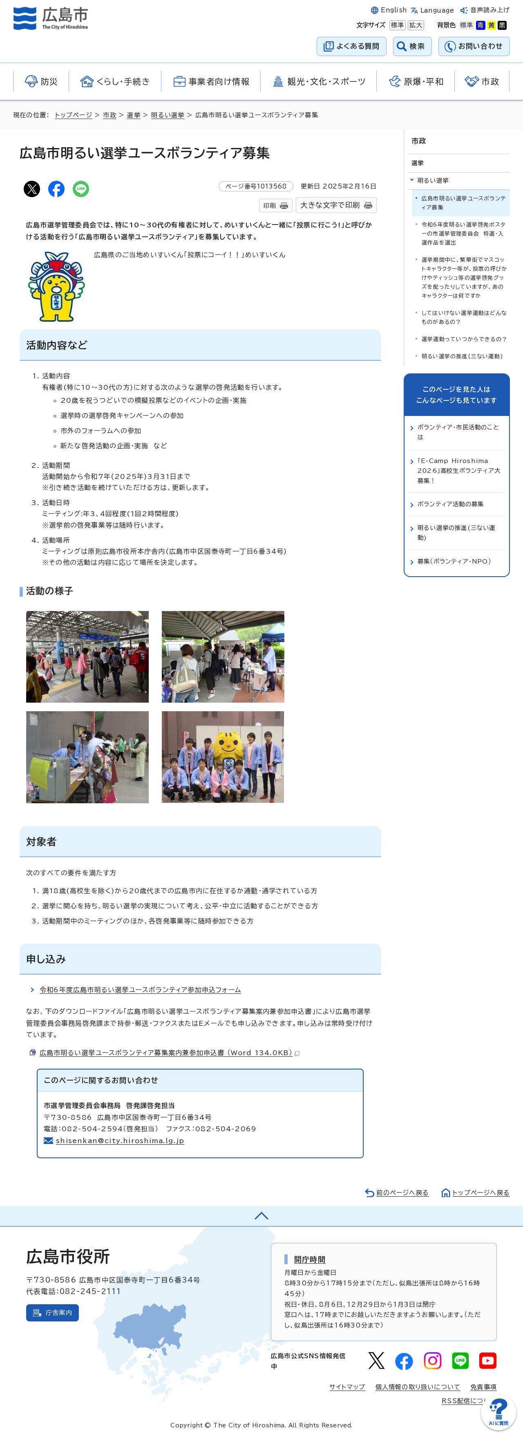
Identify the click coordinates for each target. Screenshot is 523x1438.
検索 (417, 46)
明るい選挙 (167, 115)
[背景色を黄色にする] (491, 25)
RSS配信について (469, 1401)
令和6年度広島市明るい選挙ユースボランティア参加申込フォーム (140, 989)
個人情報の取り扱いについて (418, 1387)
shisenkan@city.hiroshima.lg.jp (120, 1140)
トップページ (73, 115)
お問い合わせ (480, 46)
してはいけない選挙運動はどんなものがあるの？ (464, 317)
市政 (109, 115)
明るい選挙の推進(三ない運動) (462, 356)
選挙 (133, 115)
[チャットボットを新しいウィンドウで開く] (498, 1428)
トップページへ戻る (481, 1193)
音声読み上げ (490, 10)
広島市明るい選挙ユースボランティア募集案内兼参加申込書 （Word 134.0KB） (166, 1052)
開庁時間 (310, 1259)
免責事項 (483, 1387)
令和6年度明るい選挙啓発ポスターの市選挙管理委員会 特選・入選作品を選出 (463, 233)
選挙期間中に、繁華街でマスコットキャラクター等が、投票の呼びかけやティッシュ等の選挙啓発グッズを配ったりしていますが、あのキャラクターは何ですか (464, 278)
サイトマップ (347, 1387)
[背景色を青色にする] (480, 25)
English (394, 10)
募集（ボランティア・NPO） (455, 561)
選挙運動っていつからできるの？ (464, 339)
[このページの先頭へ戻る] (261, 1216)
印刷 (270, 205)
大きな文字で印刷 (330, 205)
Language (437, 10)
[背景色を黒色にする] (502, 25)
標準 (396, 25)
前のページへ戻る (402, 1193)
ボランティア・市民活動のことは (458, 432)
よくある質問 (358, 46)
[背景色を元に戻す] (466, 25)
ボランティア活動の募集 (451, 504)
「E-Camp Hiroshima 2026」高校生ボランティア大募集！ (459, 471)
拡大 (415, 25)
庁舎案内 (59, 1313)
